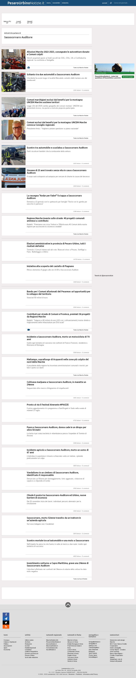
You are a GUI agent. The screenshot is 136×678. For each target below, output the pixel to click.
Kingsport (92, 651)
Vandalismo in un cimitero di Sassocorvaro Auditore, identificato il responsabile (53, 473)
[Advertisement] (114, 44)
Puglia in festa (71, 655)
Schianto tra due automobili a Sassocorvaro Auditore (53, 74)
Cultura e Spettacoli (10, 642)
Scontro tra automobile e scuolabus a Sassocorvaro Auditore (57, 147)
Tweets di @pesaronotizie (104, 276)
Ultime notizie (29, 640)
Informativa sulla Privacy (90, 674)
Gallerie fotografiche (31, 651)
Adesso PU (7, 22)
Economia (7, 649)
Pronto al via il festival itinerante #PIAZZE (48, 404)
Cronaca (6, 640)
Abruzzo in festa (72, 642)
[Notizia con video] (28, 330)
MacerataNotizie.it (52, 646)
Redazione (28, 644)
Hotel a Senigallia (115, 648)
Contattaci (28, 649)
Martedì (30, 22)
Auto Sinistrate (93, 649)
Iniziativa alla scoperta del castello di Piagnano (50, 266)
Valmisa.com (93, 645)
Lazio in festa (71, 649)
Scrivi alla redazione (31, 657)
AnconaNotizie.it (51, 644)
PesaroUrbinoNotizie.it (53, 642)
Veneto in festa (72, 661)
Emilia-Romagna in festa (75, 644)
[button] (104, 3)
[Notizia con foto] (28, 67)
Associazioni (8, 646)
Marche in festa (72, 640)
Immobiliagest (93, 657)
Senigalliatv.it (93, 643)
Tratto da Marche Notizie (80, 67)
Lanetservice (51, 674)
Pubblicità (79, 674)
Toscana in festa (72, 657)
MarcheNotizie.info (52, 640)
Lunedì (18, 22)
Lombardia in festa (73, 651)
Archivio (27, 642)
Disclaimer (72, 674)
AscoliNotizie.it (51, 649)
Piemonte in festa (72, 653)
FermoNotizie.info (52, 648)
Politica (6, 644)
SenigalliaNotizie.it (94, 642)
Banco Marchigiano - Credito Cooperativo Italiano (116, 655)
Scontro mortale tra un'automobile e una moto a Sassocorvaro (58, 540)
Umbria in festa (72, 659)
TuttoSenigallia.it (94, 647)
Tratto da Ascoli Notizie (80, 579)
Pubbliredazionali (30, 648)
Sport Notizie (93, 653)
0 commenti (85, 90)
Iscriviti (27, 646)
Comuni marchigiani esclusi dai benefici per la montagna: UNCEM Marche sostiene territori (55, 101)
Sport (5, 648)
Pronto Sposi (93, 655)
